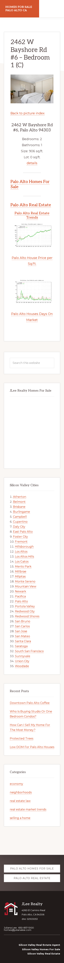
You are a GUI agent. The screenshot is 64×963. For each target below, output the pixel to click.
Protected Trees (21, 738)
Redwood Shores (27, 616)
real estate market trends (28, 809)
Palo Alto (21, 601)
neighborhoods (21, 792)
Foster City (20, 536)
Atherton (19, 496)
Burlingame (21, 511)
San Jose (21, 631)
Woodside (22, 666)
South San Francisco (29, 651)
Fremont (21, 541)
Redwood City (25, 611)
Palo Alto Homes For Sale (30, 184)
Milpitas (20, 576)
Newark (20, 591)
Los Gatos (21, 561)
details (32, 163)
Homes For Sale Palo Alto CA (18, 8)
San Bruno (22, 621)
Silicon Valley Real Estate (43, 953)
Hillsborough (24, 546)
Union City (22, 661)
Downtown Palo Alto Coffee (30, 703)
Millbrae (20, 571)
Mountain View (25, 586)
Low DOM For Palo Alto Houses (32, 747)
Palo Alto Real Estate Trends (32, 215)
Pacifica (20, 596)
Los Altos (21, 551)
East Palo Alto (23, 531)
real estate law (20, 801)
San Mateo (22, 636)
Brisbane (19, 506)
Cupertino (20, 521)
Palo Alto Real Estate (30, 205)
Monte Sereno (25, 581)
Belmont (19, 501)
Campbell (20, 516)
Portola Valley (25, 606)
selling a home (20, 818)
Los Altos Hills (24, 556)
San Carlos (22, 626)
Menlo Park (23, 566)
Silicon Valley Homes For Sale (41, 949)
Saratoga (21, 646)
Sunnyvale (22, 656)
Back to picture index (27, 113)
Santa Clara (23, 641)
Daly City (19, 526)
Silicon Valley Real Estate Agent (39, 944)
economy (16, 784)
